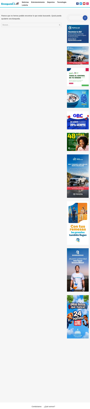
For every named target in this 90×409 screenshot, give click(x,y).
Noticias (25, 2)
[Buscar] (60, 25)
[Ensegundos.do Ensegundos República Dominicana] (10, 3)
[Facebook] (77, 3)
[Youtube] (84, 3)
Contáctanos (36, 407)
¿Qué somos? (49, 407)
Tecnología (61, 2)
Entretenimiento (38, 2)
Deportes (51, 2)
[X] (81, 3)
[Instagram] (87, 3)
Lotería (25, 5)
